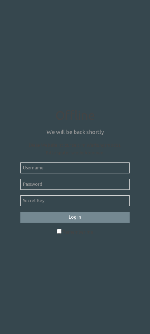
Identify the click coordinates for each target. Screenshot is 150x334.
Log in (75, 217)
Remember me (78, 232)
